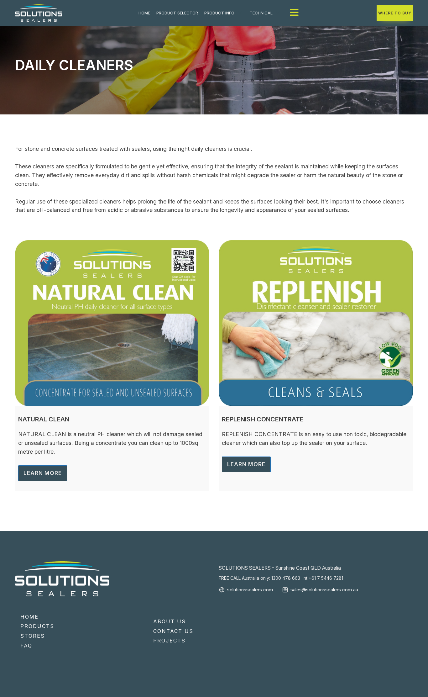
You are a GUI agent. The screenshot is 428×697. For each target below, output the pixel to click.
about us (169, 621)
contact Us (173, 631)
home (144, 12)
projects (169, 640)
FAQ (26, 645)
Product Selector (177, 12)
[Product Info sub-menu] (241, 13)
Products (37, 626)
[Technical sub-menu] (279, 13)
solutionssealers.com (250, 590)
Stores (32, 636)
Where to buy (394, 13)
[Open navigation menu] (294, 13)
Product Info (219, 12)
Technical (261, 12)
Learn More (42, 473)
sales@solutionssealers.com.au (324, 590)
